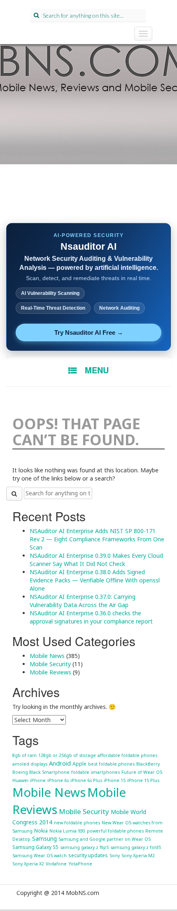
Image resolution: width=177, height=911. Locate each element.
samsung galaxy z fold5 (135, 847)
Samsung (44, 838)
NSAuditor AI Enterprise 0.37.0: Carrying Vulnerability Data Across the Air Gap (82, 601)
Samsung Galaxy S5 (35, 847)
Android (60, 763)
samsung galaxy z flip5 (84, 847)
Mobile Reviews (50, 672)
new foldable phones (77, 823)
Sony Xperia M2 (138, 855)
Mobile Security (50, 664)
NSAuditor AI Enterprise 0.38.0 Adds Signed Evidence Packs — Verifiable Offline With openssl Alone (95, 580)
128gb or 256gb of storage (67, 755)
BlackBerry (148, 764)
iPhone (38, 780)
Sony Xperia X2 (28, 864)
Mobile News (47, 656)
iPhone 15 (115, 780)
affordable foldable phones (127, 755)
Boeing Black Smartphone (41, 772)
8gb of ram (24, 755)
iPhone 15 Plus (143, 780)
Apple (79, 763)
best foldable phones (111, 764)
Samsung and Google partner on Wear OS (104, 839)
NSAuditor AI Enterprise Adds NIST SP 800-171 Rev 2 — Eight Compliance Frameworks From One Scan (97, 539)
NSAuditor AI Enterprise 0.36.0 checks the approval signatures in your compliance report (91, 617)
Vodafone (56, 864)
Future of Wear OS (141, 772)
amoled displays (29, 764)
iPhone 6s (58, 780)
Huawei (20, 780)
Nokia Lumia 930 (67, 831)
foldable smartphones (95, 772)
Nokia (41, 830)
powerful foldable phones (115, 831)
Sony (114, 855)
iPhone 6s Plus (86, 780)
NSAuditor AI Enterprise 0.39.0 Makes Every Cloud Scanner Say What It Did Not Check (96, 560)
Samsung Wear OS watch (39, 855)
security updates (88, 855)
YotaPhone (80, 864)
